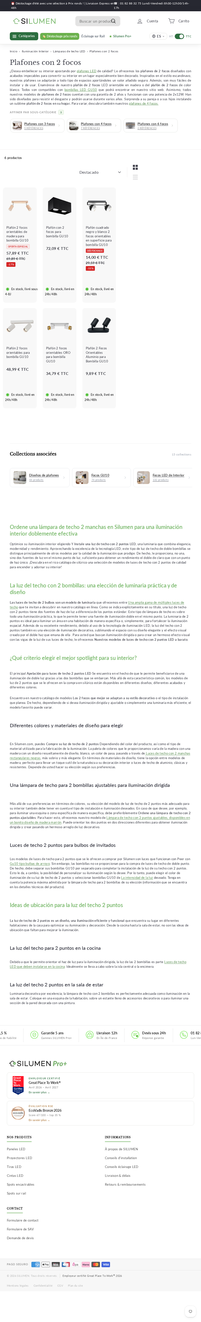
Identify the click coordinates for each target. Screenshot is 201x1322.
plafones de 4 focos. (143, 103)
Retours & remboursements (125, 1184)
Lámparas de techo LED (69, 51)
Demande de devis (20, 1238)
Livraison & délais (117, 1176)
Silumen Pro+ (122, 36)
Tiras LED (14, 1167)
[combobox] (97, 21)
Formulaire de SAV (20, 1229)
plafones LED (87, 71)
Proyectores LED (19, 1158)
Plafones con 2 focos (103, 51)
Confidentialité (43, 1285)
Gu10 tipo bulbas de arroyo (30, 864)
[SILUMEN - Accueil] (100, 1063)
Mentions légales (18, 1285)
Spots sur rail (16, 1193)
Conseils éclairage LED (121, 1167)
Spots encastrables (20, 1184)
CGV (60, 1285)
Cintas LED (15, 1176)
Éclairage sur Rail (93, 36)
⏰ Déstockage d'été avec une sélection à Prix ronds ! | (48, 3)
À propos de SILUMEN (121, 1149)
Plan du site (75, 1285)
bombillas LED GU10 (80, 90)
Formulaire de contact (22, 1220)
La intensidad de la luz (137, 878)
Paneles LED (16, 1149)
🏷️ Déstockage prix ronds (59, 36)
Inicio (13, 51)
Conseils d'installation (121, 1158)
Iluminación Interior (35, 51)
